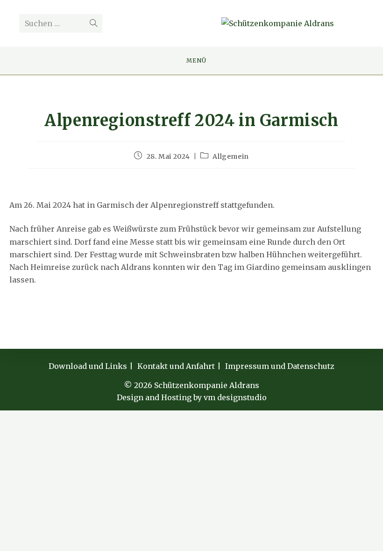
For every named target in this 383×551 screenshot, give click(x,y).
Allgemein (230, 156)
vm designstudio (235, 397)
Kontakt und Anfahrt (176, 366)
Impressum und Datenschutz (279, 366)
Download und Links (88, 366)
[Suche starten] (93, 23)
